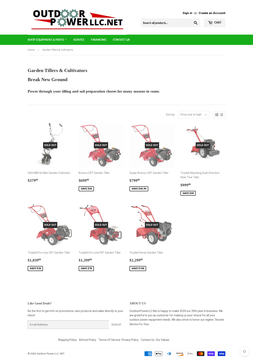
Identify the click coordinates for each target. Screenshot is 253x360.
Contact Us (121, 39)
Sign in (187, 13)
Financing (98, 39)
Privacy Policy (130, 339)
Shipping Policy (67, 339)
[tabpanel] (94, 86)
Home (31, 49)
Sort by (170, 114)
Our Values (162, 339)
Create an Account (212, 13)
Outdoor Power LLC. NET (50, 353)
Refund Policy (87, 339)
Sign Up (116, 324)
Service (78, 39)
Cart (217, 22)
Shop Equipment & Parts (46, 39)
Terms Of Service (109, 339)
